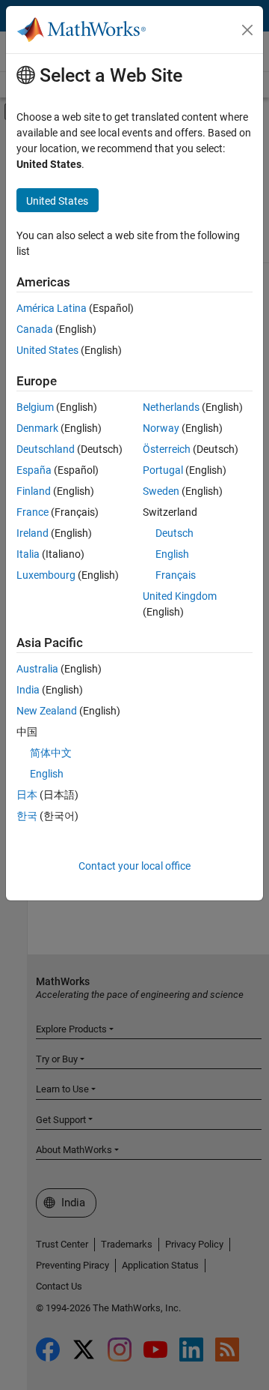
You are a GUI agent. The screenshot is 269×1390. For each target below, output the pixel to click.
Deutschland (45, 449)
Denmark (37, 428)
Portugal (163, 470)
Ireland (32, 533)
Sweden (161, 491)
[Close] (247, 29)
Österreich (167, 449)
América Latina (51, 308)
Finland (33, 491)
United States (47, 350)
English (172, 554)
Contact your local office (134, 866)
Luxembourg (45, 575)
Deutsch (174, 533)
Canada (34, 329)
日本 (26, 795)
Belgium (35, 407)
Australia (37, 669)
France (32, 512)
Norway (161, 428)
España (34, 470)
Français (175, 575)
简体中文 (51, 753)
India (28, 690)
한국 (26, 816)
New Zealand (46, 711)
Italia (28, 554)
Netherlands (171, 407)
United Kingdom (180, 596)
